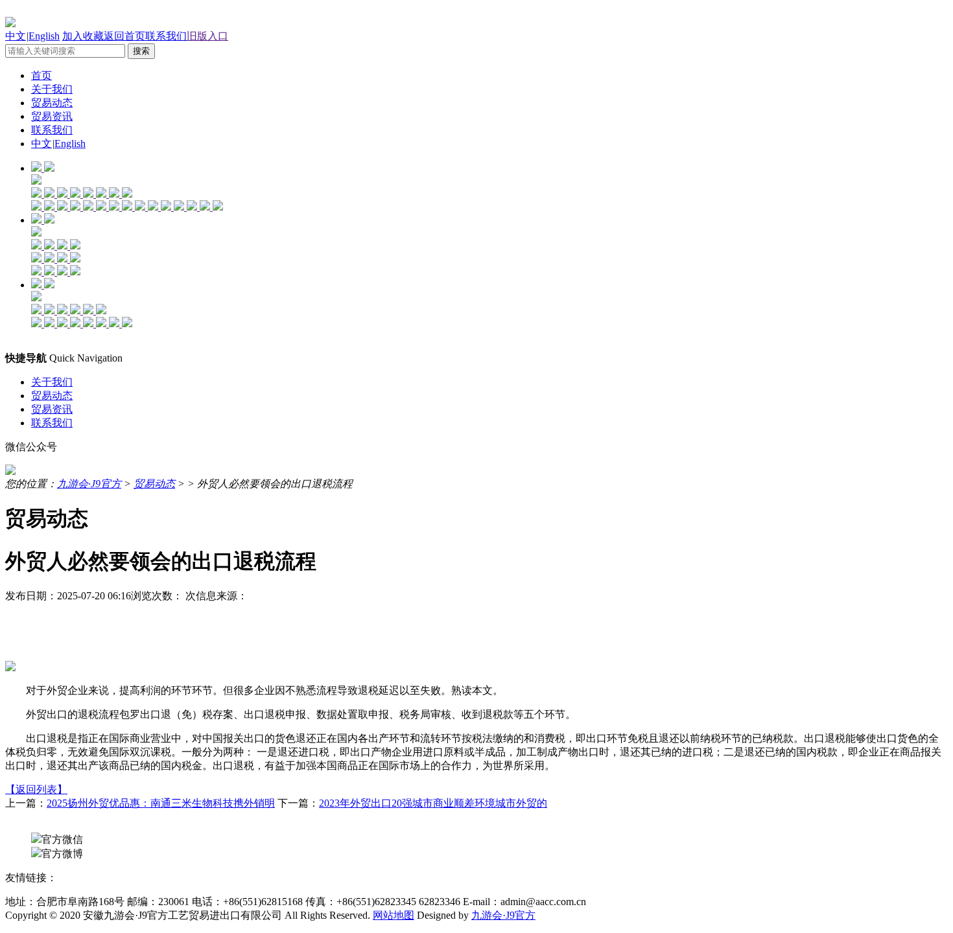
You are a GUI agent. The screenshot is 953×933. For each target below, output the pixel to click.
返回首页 (124, 35)
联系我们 (166, 35)
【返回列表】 (36, 789)
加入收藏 (83, 35)
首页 (41, 75)
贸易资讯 (52, 116)
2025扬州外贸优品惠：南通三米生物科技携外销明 (161, 803)
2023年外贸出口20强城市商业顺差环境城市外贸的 (433, 803)
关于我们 (52, 89)
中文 (15, 35)
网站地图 (393, 915)
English (44, 35)
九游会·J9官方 (89, 483)
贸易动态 (52, 102)
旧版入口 (207, 35)
